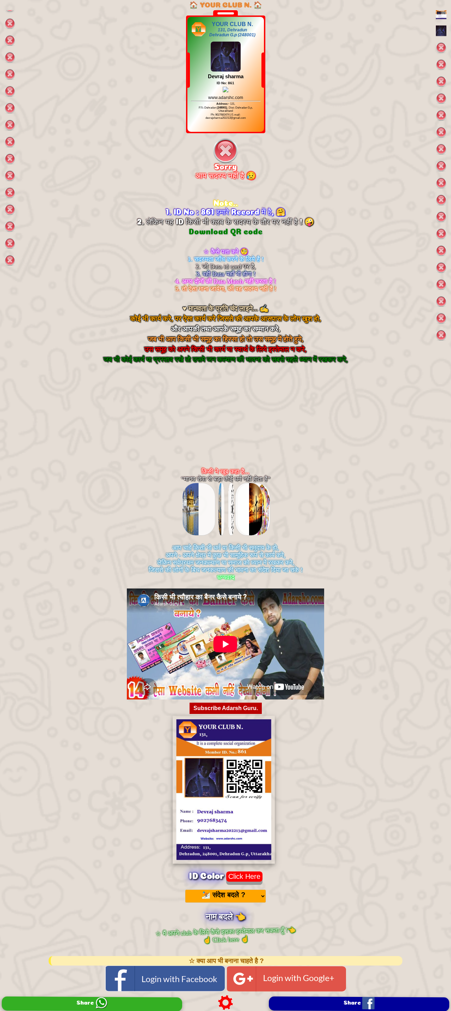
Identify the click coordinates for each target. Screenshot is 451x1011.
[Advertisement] (225, 422)
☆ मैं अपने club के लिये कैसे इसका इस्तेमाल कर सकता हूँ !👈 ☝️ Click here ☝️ (225, 935)
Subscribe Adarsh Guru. (225, 708)
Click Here (244, 876)
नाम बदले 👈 (226, 915)
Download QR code (225, 230)
